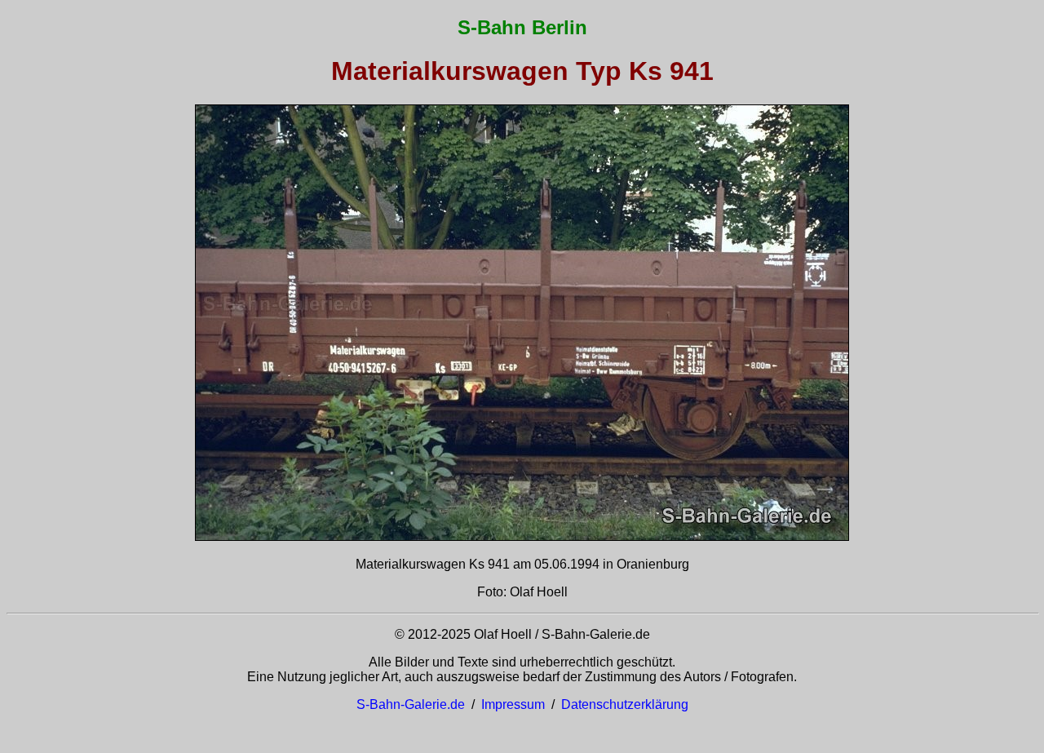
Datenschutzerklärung (624, 704)
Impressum (513, 704)
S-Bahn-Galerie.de (410, 704)
